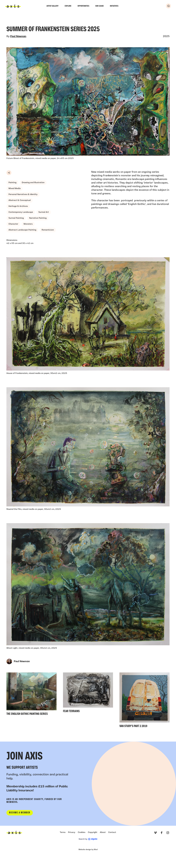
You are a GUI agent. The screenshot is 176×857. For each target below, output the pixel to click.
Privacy (71, 832)
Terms (62, 832)
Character (13, 224)
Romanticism (48, 230)
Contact (112, 832)
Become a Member (19, 812)
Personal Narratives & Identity (23, 194)
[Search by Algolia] (88, 839)
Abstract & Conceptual (20, 200)
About (103, 832)
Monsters (28, 224)
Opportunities (83, 6)
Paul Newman (18, 36)
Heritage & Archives (18, 206)
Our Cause (99, 6)
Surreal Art (43, 212)
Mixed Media (15, 189)
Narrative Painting (38, 218)
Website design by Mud (88, 850)
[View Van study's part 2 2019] (144, 700)
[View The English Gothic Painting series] (31, 694)
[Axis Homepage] (13, 6)
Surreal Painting (16, 218)
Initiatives (114, 6)
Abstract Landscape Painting (22, 230)
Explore (68, 6)
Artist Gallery (52, 6)
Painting (12, 183)
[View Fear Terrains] (88, 693)
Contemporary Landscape (21, 212)
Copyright (92, 832)
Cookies (81, 832)
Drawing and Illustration (33, 183)
